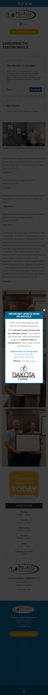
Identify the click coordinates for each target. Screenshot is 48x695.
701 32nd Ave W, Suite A (24, 354)
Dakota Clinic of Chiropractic (24, 351)
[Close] (44, 310)
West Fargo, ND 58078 (24, 357)
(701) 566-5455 (27, 361)
